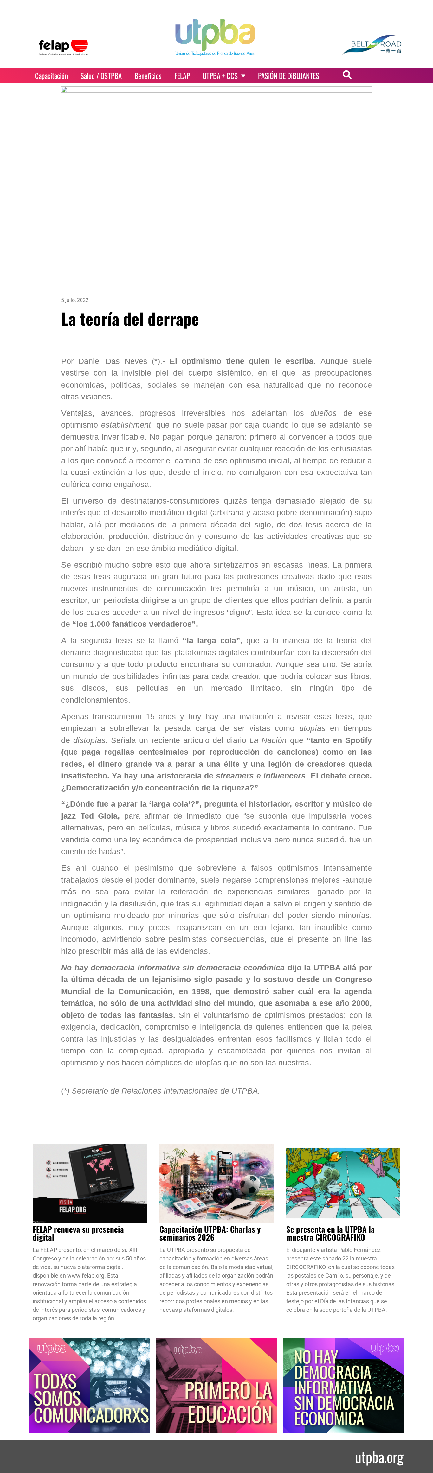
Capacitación (51, 75)
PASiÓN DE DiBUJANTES (288, 75)
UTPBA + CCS (220, 75)
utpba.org (379, 1456)
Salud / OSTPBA (101, 75)
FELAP (182, 75)
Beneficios (148, 75)
